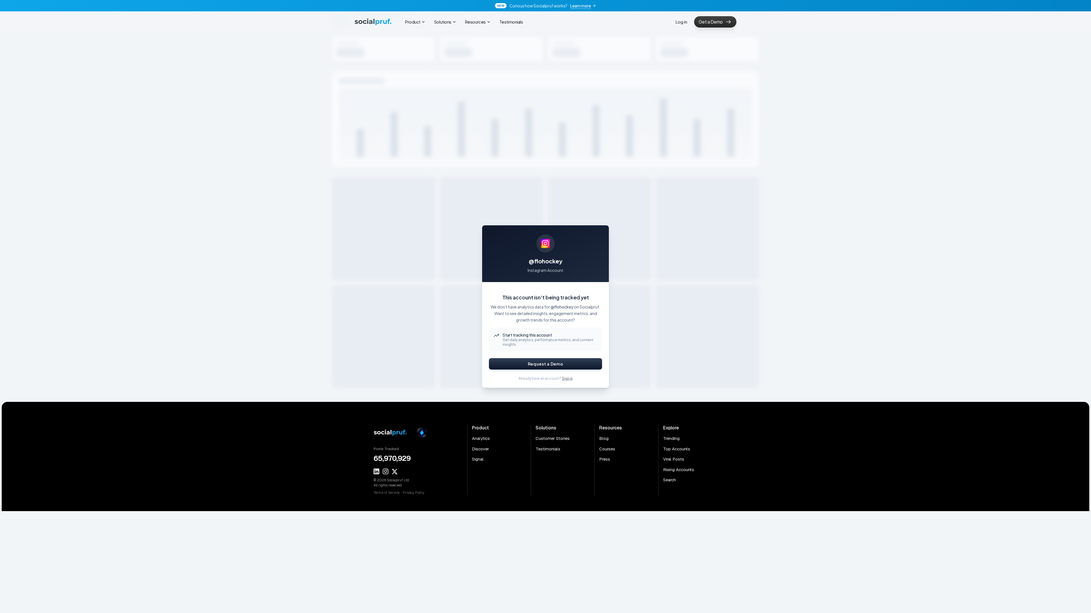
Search (669, 479)
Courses (607, 449)
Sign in (567, 378)
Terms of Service (386, 492)
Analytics (481, 438)
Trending (671, 438)
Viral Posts (673, 459)
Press (604, 459)
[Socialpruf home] (392, 432)
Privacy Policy (413, 492)
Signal (478, 459)
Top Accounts (676, 449)
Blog (604, 438)
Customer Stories (553, 438)
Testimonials (548, 449)
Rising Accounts (678, 469)
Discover (480, 449)
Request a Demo (545, 363)
